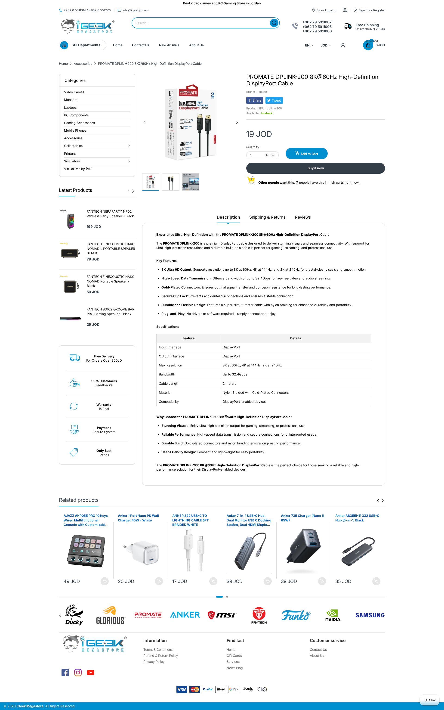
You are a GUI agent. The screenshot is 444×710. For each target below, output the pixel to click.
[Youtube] (91, 672)
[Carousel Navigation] (130, 191)
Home (231, 649)
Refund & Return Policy (160, 655)
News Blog (235, 668)
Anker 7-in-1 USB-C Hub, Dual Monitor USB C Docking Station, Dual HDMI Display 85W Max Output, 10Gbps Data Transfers (249, 520)
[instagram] (78, 672)
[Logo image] (74, 615)
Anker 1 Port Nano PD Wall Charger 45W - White (138, 518)
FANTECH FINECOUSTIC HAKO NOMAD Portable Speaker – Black (111, 281)
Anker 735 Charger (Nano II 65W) (302, 518)
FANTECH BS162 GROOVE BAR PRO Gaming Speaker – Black (110, 311)
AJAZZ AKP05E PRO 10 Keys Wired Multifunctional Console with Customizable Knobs (86, 520)
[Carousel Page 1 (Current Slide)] (219, 597)
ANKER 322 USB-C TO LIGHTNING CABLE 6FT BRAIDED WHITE (190, 520)
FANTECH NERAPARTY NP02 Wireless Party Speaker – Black (110, 213)
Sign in (364, 10)
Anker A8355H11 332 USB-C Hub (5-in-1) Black (357, 518)
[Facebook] (65, 672)
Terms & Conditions (158, 649)
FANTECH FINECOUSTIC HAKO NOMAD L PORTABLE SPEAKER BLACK (111, 248)
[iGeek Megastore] (88, 26)
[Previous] (133, 191)
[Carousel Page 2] (227, 597)
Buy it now (316, 168)
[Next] (128, 191)
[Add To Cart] (105, 581)
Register (379, 10)
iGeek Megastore (30, 706)
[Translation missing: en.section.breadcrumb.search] (274, 23)
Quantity (252, 147)
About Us (317, 655)
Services (233, 661)
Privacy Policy (154, 661)
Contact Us (318, 649)
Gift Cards (234, 655)
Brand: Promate (256, 91)
